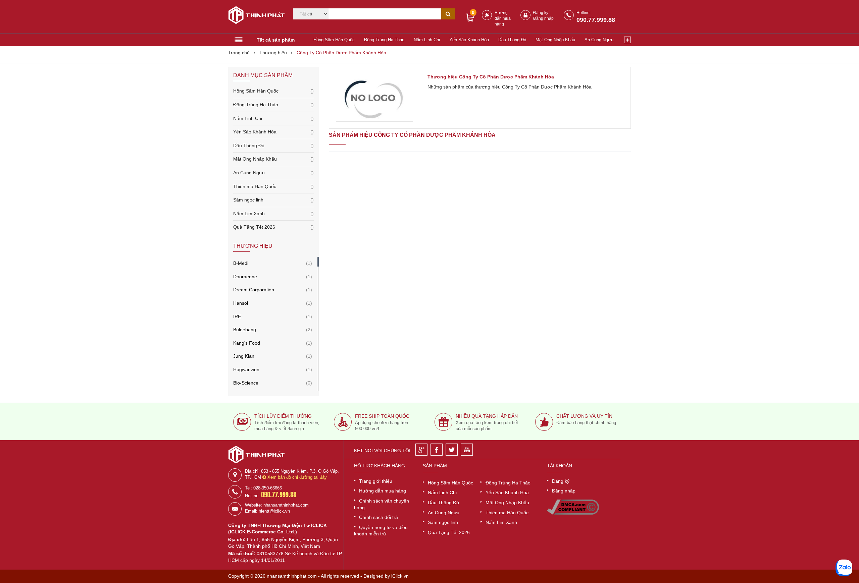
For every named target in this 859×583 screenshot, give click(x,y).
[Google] (421, 450)
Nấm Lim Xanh (273, 213)
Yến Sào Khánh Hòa (469, 39)
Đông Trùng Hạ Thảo (384, 39)
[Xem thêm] (627, 40)
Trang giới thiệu (375, 481)
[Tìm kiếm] (448, 13)
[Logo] (254, 16)
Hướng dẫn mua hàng (503, 18)
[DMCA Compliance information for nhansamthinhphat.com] (573, 513)
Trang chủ (239, 52)
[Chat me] (844, 568)
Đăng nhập (543, 18)
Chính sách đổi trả (378, 517)
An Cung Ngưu (599, 39)
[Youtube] (467, 450)
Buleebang (244, 329)
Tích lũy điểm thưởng (283, 416)
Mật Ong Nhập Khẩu (555, 39)
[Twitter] (452, 450)
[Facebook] (437, 450)
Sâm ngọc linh (273, 199)
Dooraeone (245, 276)
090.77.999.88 (595, 19)
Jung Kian (243, 356)
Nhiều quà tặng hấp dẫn (487, 416)
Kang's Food (246, 343)
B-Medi (240, 263)
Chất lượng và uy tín (584, 416)
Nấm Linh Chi (427, 39)
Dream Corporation (253, 289)
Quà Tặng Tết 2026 (273, 227)
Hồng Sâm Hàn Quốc (334, 39)
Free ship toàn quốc (382, 416)
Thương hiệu (273, 52)
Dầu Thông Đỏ (512, 39)
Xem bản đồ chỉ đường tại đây (296, 477)
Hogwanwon (246, 369)
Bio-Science (245, 383)
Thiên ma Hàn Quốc (273, 186)
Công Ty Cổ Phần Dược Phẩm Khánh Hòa (341, 52)
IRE (237, 316)
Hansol (240, 303)
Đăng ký (540, 12)
